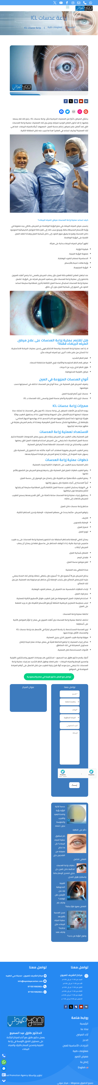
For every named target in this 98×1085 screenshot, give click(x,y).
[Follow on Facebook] (66, 101)
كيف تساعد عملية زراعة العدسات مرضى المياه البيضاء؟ (63, 220)
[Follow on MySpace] (76, 101)
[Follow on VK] (86, 101)
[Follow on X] (71, 101)
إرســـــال (74, 785)
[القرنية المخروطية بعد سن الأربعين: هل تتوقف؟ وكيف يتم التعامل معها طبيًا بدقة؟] (76, 891)
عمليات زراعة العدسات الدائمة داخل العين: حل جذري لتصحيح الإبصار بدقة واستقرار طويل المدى (69, 871)
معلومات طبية (55, 27)
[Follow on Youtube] (81, 101)
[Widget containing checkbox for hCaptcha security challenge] (70, 773)
